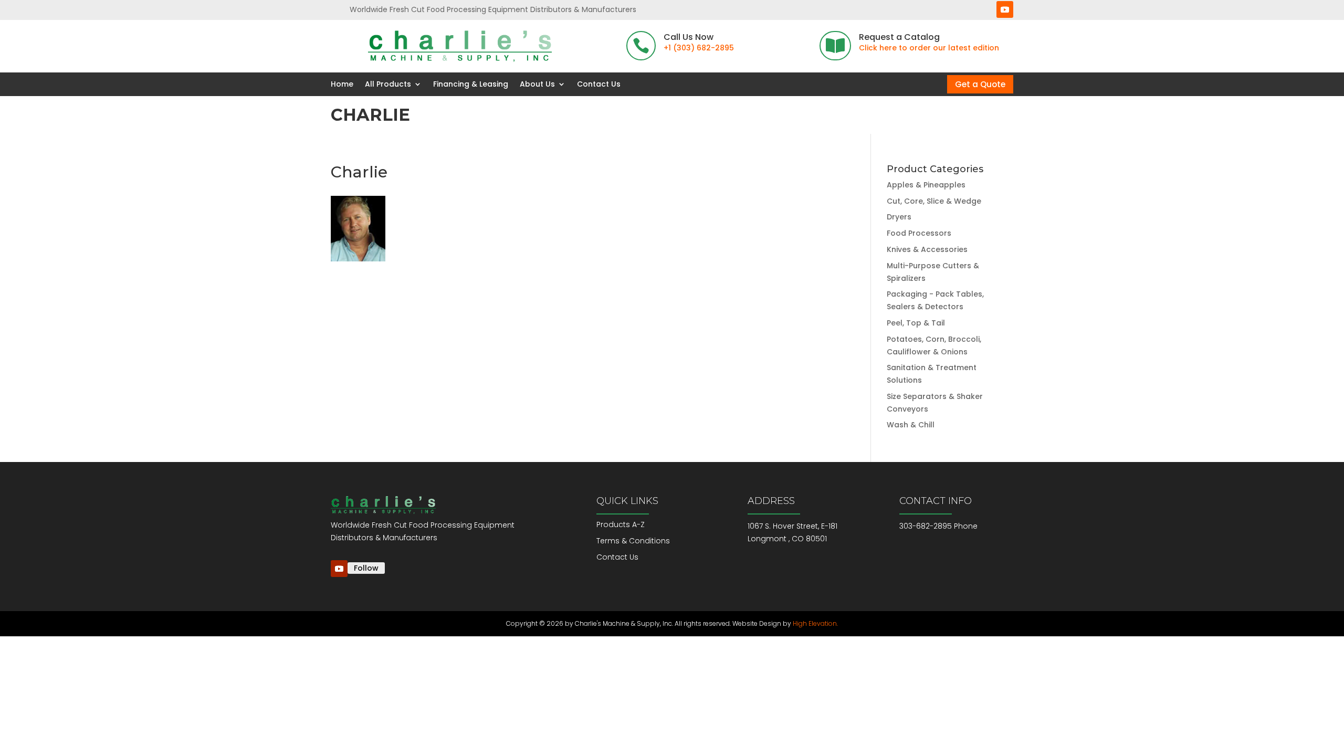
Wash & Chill (910, 424)
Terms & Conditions (633, 541)
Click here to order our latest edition (929, 48)
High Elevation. (815, 623)
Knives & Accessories (927, 249)
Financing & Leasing (470, 84)
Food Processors (919, 233)
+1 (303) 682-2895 (699, 48)
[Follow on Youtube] (1004, 9)
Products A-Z (620, 524)
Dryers (899, 217)
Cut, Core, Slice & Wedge (934, 201)
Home (342, 84)
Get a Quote (980, 84)
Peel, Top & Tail (916, 323)
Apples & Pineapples (926, 185)
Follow (366, 568)
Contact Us (599, 84)
